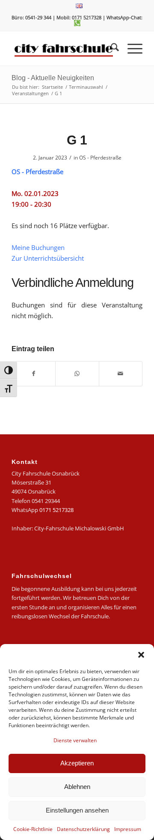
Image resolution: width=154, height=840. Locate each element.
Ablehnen (77, 786)
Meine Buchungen (38, 247)
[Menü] (130, 48)
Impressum (127, 829)
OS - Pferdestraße (100, 157)
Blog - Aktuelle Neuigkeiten (53, 77)
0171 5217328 (56, 510)
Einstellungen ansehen (77, 810)
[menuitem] (79, 6)
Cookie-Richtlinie (33, 829)
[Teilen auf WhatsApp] (77, 373)
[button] (141, 654)
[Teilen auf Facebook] (33, 373)
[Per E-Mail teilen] (120, 373)
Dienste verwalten (75, 740)
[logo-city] (64, 48)
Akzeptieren (77, 763)
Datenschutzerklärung (83, 829)
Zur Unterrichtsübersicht (48, 258)
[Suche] (110, 48)
